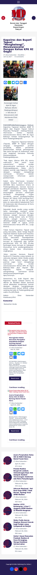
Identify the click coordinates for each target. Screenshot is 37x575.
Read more (15, 378)
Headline (21, 55)
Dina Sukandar (11, 55)
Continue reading (17, 387)
